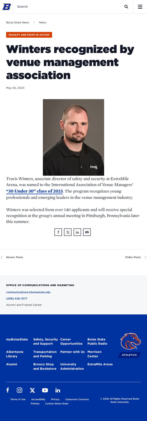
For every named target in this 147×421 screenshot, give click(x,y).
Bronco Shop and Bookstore (44, 366)
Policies (35, 403)
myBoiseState (17, 339)
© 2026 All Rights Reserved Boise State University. (119, 400)
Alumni (11, 364)
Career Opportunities (71, 342)
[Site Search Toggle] (126, 6)
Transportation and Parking (45, 354)
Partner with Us (72, 352)
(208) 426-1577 (16, 298)
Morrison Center (94, 354)
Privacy (55, 399)
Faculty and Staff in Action (29, 34)
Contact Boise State (56, 403)
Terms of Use (17, 399)
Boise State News (17, 22)
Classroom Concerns (77, 399)
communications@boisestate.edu (28, 292)
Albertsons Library (14, 354)
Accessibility (38, 399)
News (42, 22)
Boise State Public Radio (97, 342)
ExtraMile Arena (100, 364)
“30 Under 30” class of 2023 (34, 191)
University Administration (72, 366)
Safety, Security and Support (45, 342)
